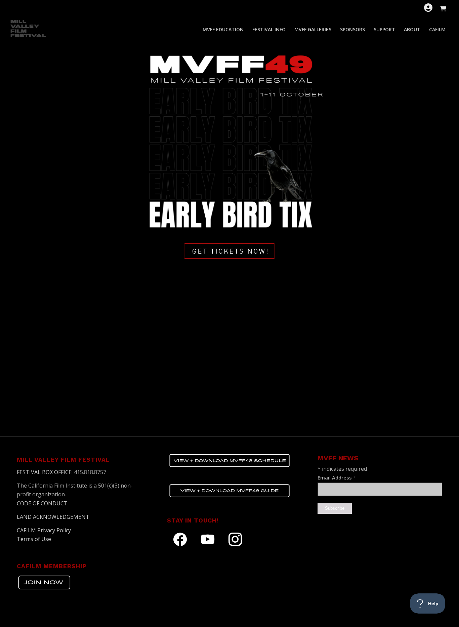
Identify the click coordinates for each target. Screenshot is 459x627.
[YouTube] (207, 539)
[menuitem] (223, 29)
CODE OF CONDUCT (42, 503)
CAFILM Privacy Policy (44, 530)
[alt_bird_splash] (229, 139)
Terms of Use (34, 539)
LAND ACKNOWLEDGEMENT (53, 516)
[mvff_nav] (29, 29)
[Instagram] (235, 539)
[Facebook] (180, 539)
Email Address (337, 477)
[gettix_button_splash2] (229, 251)
